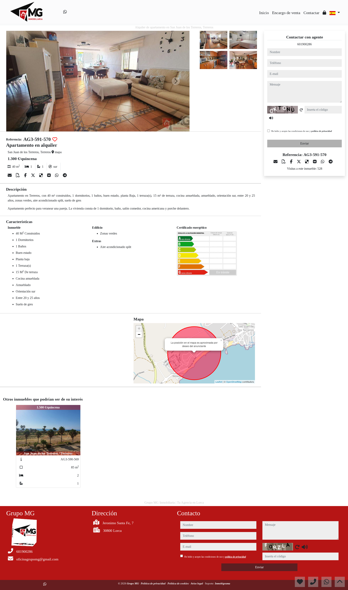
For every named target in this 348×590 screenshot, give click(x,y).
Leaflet (218, 381)
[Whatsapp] (65, 12)
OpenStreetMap (234, 381)
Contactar (311, 12)
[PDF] (18, 175)
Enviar (304, 143)
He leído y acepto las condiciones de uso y (301, 131)
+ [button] (139, 328)
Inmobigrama (222, 583)
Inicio (264, 12)
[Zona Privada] (324, 12)
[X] (33, 175)
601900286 (304, 44)
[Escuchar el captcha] (271, 118)
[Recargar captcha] (301, 110)
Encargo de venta (286, 12)
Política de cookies (178, 583)
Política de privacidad (153, 583)
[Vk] (49, 175)
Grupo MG (133, 583)
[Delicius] (41, 175)
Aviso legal (197, 583)
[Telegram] (65, 175)
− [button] (139, 334)
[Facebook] (26, 175)
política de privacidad (321, 131)
